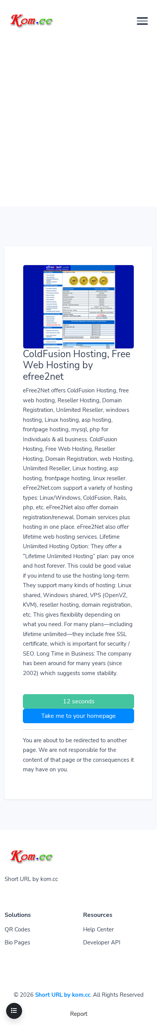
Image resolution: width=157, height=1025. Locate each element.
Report (78, 1014)
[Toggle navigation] (142, 21)
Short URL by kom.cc (62, 995)
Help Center (98, 929)
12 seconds (79, 701)
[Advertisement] (78, 118)
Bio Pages (17, 942)
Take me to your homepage (78, 716)
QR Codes (17, 929)
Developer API (101, 942)
